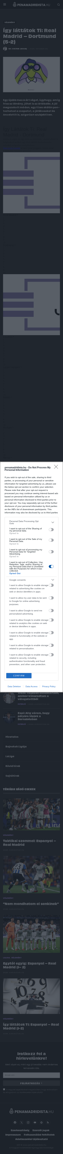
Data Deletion (14, 686)
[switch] (51, 529)
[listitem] (31, 522)
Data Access (31, 686)
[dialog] (31, 577)
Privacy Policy (49, 686)
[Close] (57, 468)
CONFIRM (19, 676)
